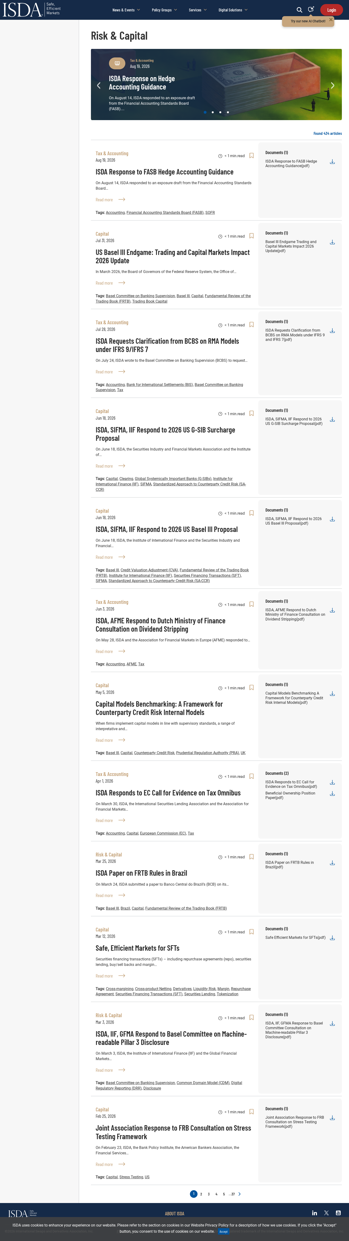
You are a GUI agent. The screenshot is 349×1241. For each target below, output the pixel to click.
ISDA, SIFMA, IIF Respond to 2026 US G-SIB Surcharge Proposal (165, 433)
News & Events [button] (124, 9)
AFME (132, 664)
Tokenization (227, 994)
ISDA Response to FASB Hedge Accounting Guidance (165, 171)
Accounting (115, 212)
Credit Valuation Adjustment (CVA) (149, 570)
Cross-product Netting (153, 989)
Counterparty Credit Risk (154, 753)
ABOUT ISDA (174, 1213)
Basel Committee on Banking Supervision (140, 296)
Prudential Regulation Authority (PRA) (207, 753)
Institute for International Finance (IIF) (140, 575)
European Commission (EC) (163, 833)
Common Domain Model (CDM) (203, 1083)
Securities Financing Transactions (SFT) (207, 575)
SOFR (210, 212)
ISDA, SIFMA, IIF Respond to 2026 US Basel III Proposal (167, 528)
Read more (110, 199)
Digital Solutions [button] (230, 9)
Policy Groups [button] (162, 9)
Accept (224, 1231)
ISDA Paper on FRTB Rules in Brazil (141, 872)
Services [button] (195, 9)
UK (243, 753)
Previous (99, 84)
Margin (223, 989)
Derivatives (182, 989)
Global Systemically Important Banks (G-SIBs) (173, 478)
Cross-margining (119, 989)
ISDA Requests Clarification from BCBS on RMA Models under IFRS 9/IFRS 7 (167, 344)
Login (331, 10)
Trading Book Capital (149, 301)
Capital (197, 296)
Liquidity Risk (204, 989)
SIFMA (145, 484)
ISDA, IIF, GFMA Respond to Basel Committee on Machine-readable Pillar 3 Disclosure (171, 1037)
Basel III (183, 296)
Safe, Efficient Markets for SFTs (137, 947)
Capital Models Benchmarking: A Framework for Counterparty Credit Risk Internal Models (159, 707)
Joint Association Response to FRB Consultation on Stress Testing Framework (173, 1131)
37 (232, 1194)
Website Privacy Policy (210, 1225)
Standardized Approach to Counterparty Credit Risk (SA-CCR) (159, 580)
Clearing (126, 478)
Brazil (125, 908)
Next (333, 84)
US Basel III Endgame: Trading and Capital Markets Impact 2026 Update (173, 256)
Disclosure (152, 1088)
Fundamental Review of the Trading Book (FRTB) (186, 908)
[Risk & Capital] (117, 63)
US (147, 1177)
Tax (120, 390)
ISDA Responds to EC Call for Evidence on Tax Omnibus (168, 792)
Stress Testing (131, 1177)
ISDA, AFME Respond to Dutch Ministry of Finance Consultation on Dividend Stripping (161, 624)
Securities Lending (199, 994)
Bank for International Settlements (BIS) (160, 384)
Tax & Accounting (142, 60)
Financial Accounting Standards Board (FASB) (165, 212)
